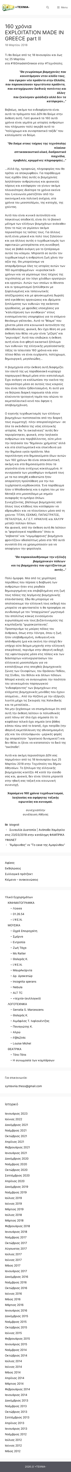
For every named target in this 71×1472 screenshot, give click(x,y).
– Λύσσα (16, 908)
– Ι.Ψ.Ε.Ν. (16, 919)
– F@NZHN (18, 1037)
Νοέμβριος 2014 (16, 1350)
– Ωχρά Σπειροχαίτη (24, 931)
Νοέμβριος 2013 (16, 1406)
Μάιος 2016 (13, 1299)
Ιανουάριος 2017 (16, 1271)
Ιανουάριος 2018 (16, 1231)
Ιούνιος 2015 (13, 1333)
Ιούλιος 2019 (13, 1198)
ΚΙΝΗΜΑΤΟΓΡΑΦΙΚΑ (21, 902)
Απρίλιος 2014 (14, 1378)
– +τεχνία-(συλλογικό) (26, 998)
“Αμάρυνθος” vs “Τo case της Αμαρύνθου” (37, 845)
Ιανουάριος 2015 (16, 1344)
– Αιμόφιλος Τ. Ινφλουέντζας (30, 1021)
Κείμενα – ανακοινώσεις (21, 879)
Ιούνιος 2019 (13, 1203)
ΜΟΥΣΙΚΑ (14, 925)
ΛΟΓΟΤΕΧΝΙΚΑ (17, 1004)
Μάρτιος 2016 (14, 1305)
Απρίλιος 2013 (14, 1423)
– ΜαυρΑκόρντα (21, 970)
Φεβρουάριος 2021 (17, 1147)
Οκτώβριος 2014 (16, 1355)
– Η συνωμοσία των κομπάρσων (32, 1060)
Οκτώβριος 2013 (16, 1411)
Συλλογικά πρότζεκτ (19, 874)
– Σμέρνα (17, 936)
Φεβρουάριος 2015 (17, 1338)
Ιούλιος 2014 (13, 1361)
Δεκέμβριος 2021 (16, 1125)
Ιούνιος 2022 (13, 1119)
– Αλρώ (15, 1032)
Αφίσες (10, 862)
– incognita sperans (23, 981)
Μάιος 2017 (12, 1265)
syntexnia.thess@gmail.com (23, 1086)
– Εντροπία (18, 942)
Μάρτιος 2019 (14, 1209)
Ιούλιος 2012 (13, 1440)
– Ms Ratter (18, 953)
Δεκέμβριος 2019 (16, 1186)
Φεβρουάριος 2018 (17, 1226)
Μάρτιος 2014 (14, 1383)
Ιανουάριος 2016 (16, 1310)
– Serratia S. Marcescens (27, 1009)
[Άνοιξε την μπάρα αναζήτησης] (47, 7)
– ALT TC (16, 992)
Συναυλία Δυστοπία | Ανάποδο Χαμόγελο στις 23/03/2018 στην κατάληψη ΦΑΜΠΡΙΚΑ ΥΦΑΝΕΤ (35, 835)
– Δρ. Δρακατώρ (22, 976)
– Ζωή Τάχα (18, 947)
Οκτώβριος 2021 (16, 1136)
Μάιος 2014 (13, 1372)
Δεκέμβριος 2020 (17, 1158)
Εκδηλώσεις (13, 868)
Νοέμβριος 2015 (16, 1321)
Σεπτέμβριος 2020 (17, 1175)
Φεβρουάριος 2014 (17, 1389)
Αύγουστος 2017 (16, 1248)
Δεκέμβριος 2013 (16, 1400)
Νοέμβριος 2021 (16, 1130)
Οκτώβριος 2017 (16, 1243)
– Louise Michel (21, 1043)
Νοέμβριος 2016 (16, 1282)
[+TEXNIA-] (16, 7)
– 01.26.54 (17, 914)
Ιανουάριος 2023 (16, 1113)
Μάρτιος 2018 (14, 1220)
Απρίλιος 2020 (15, 1181)
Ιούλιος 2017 (13, 1254)
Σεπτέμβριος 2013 (17, 1417)
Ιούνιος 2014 (13, 1366)
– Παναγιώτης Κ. (22, 1026)
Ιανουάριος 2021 (16, 1153)
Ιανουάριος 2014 (16, 1395)
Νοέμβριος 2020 (16, 1164)
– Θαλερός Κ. (19, 959)
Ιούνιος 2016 (13, 1293)
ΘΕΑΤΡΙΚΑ (14, 1049)
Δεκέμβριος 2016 (16, 1276)
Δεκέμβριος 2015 (16, 1316)
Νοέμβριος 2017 (16, 1237)
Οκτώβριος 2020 (16, 1170)
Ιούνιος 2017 (13, 1260)
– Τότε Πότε (18, 1054)
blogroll (14, 824)
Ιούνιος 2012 (13, 1445)
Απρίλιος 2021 (14, 1141)
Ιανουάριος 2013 (16, 1428)
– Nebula (16, 987)
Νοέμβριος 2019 (16, 1192)
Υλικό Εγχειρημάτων (19, 897)
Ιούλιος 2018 (13, 1215)
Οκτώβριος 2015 (16, 1327)
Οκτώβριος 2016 (16, 1288)
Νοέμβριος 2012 (16, 1434)
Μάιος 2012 (12, 1451)
